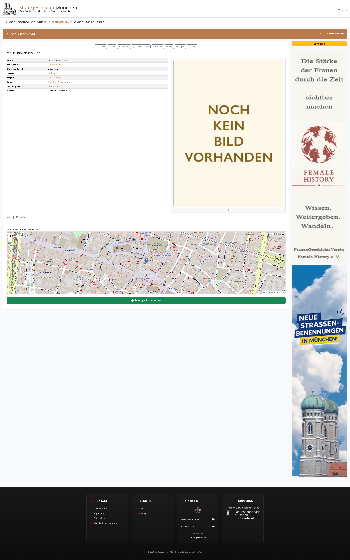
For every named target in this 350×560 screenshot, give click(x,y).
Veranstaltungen (25, 21)
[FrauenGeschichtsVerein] (319, 155)
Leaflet (267, 292)
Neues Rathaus (55, 77)
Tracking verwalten (197, 537)
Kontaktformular (101, 508)
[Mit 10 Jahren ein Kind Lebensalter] (229, 133)
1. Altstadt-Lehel (55, 64)
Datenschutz (99, 518)
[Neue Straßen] (319, 370)
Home (321, 33)
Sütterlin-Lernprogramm (105, 522)
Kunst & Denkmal (61, 21)
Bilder (100, 21)
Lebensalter (53, 86)
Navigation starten (148, 300)
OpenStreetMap (279, 292)
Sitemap (142, 513)
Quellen (78, 21)
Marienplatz (53, 73)
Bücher (89, 21)
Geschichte (42, 21)
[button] (146, 260)
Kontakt (320, 43)
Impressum (99, 513)
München (9, 21)
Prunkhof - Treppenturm (59, 82)
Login (141, 508)
